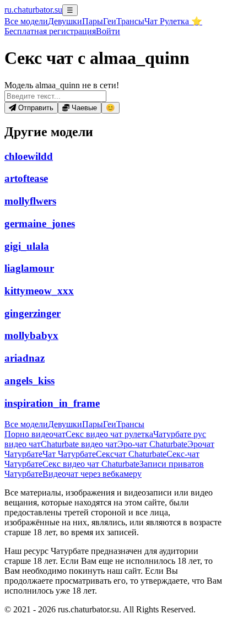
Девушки (65, 21)
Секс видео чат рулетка (109, 434)
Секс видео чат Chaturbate (90, 464)
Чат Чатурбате (69, 454)
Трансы (130, 21)
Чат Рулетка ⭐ (173, 21)
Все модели (26, 424)
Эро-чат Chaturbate (152, 444)
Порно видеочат (35, 434)
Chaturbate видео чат (79, 444)
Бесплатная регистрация (50, 31)
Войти (108, 31)
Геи (109, 21)
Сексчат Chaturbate (131, 454)
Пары (92, 21)
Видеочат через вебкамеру (92, 473)
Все (26, 21)
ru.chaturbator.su (33, 9)
